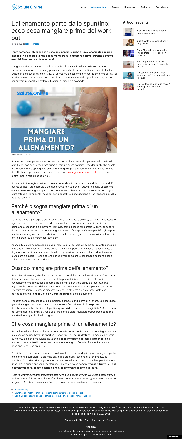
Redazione (105, 434)
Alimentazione (98, 7)
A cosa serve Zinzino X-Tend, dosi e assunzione (151, 32)
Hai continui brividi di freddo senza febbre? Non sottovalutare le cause (153, 75)
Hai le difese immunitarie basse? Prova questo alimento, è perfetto (153, 86)
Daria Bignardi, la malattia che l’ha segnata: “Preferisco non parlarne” (152, 53)
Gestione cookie (174, 437)
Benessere (129, 7)
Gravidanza (162, 7)
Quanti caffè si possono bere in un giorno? (152, 42)
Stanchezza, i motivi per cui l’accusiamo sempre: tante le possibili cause (49, 393)
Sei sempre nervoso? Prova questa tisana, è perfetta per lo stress (152, 64)
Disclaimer (92, 434)
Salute (115, 7)
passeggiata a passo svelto (82, 172)
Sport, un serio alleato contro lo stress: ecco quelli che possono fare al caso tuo (53, 396)
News (83, 7)
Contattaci (112, 420)
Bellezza (145, 7)
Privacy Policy (78, 434)
